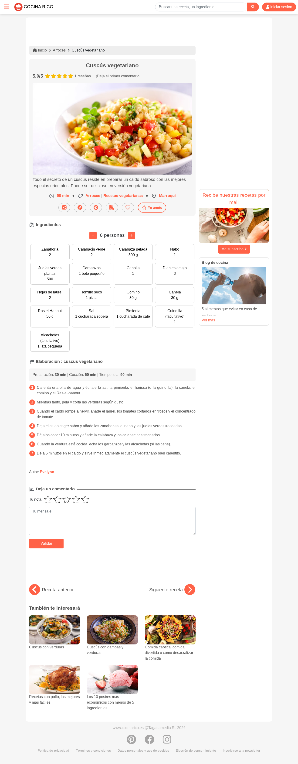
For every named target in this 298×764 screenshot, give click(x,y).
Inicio (42, 50)
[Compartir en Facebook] (80, 207)
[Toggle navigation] (6, 7)
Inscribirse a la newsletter (241, 750)
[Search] (253, 7)
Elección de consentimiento (196, 750)
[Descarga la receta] (112, 207)
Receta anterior (58, 589)
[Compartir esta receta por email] (64, 207)
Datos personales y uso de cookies (143, 750)
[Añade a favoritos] (128, 207)
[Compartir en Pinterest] (96, 207)
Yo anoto (155, 208)
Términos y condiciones (93, 750)
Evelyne (47, 472)
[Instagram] (167, 742)
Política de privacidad (53, 750)
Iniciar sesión (280, 7)
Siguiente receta (166, 589)
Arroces (59, 50)
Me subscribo (232, 249)
